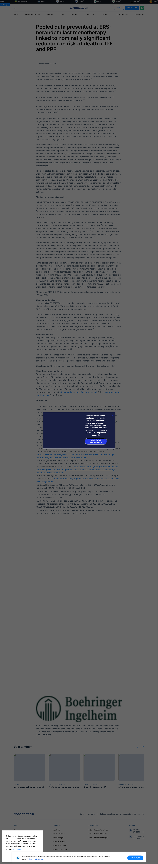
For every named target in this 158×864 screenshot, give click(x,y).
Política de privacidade (35, 859)
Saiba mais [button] (17, 849)
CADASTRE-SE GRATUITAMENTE (96, 441)
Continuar (135, 858)
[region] (79, 857)
